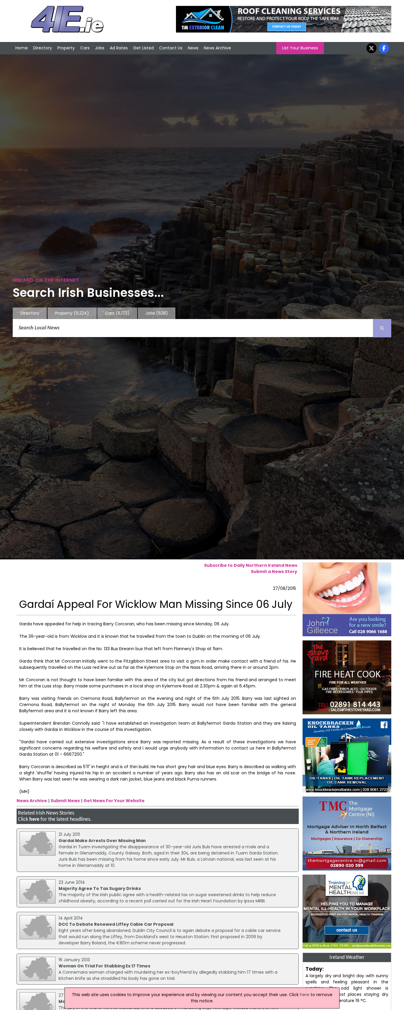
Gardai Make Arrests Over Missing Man (102, 841)
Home (21, 48)
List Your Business (300, 48)
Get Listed (143, 48)
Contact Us (170, 48)
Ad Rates (119, 48)
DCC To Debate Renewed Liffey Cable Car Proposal (116, 924)
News (193, 48)
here (34, 819)
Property (66, 48)
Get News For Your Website (114, 801)
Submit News (65, 801)
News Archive (217, 48)
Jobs (99, 48)
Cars (85, 48)
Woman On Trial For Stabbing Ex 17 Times (104, 966)
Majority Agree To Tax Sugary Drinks (100, 888)
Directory (42, 48)
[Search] (382, 328)
